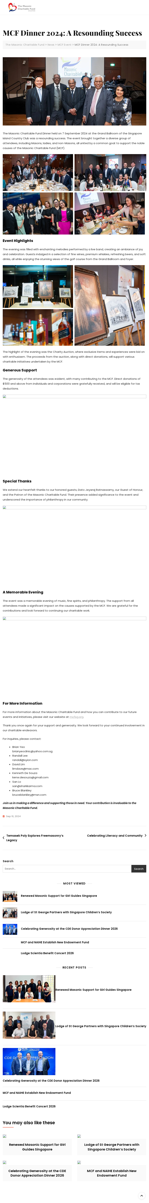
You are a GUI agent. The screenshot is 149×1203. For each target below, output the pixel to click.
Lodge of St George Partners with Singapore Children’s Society (66, 912)
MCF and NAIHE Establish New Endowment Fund (55, 942)
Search (8, 861)
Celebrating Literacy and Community (115, 836)
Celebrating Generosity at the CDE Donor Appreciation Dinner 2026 (69, 929)
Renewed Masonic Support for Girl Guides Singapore (59, 896)
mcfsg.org (76, 717)
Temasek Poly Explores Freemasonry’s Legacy (34, 838)
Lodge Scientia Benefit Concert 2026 (47, 953)
